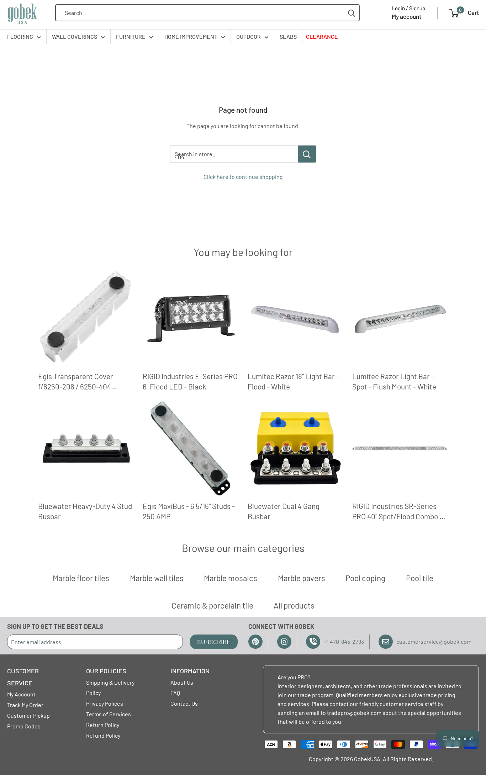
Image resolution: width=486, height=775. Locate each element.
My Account (21, 694)
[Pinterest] (255, 641)
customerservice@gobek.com (433, 641)
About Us (181, 682)
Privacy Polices (104, 703)
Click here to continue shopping (243, 176)
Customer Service (23, 677)
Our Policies (106, 671)
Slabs (288, 36)
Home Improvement (190, 36)
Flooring (20, 36)
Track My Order (25, 704)
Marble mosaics (230, 578)
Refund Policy (103, 735)
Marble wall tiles (157, 578)
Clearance (322, 36)
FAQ (175, 692)
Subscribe (214, 642)
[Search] (351, 13)
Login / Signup (408, 8)
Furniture (131, 36)
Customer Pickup (28, 715)
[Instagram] (284, 641)
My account (406, 16)
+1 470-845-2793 (344, 641)
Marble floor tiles (81, 578)
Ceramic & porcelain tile (212, 605)
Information (190, 671)
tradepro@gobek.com (354, 712)
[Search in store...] (307, 154)
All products (294, 605)
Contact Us (184, 703)
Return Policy (102, 724)
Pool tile (419, 578)
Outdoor (248, 36)
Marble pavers (301, 578)
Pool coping (365, 578)
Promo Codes (24, 726)
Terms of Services (108, 714)
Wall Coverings (74, 36)
